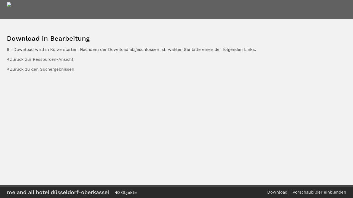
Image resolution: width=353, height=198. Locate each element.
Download (277, 192)
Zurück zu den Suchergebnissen (41, 69)
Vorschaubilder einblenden (319, 192)
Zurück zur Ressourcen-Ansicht (41, 59)
